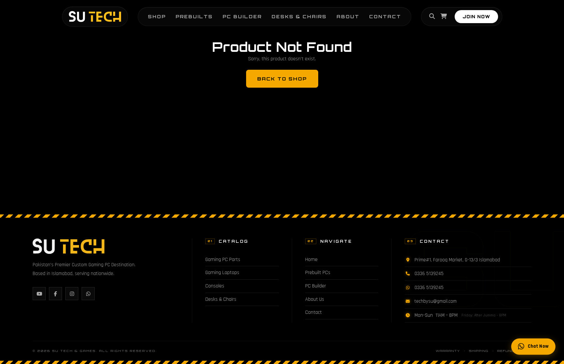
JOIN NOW (476, 16)
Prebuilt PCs (317, 272)
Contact (385, 16)
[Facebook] (55, 293)
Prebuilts (194, 16)
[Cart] (443, 16)
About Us (314, 299)
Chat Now (538, 346)
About (348, 16)
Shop (157, 16)
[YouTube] (39, 293)
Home (311, 259)
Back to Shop (282, 78)
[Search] (432, 16)
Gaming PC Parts (222, 259)
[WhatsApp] (88, 293)
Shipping (479, 351)
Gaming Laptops (222, 272)
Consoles (214, 286)
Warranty (448, 351)
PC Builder (242, 16)
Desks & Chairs (299, 16)
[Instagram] (71, 293)
